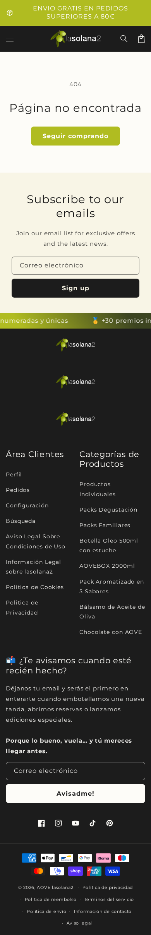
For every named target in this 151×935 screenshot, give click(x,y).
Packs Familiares (104, 525)
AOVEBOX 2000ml (107, 565)
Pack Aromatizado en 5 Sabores (111, 586)
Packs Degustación (108, 509)
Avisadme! (75, 793)
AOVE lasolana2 (55, 887)
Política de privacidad (107, 887)
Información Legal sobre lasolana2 (33, 566)
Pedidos (18, 489)
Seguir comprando (75, 136)
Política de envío (46, 911)
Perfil (14, 474)
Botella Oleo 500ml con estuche (108, 545)
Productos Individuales (97, 489)
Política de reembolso (51, 899)
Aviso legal (80, 923)
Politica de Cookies (35, 587)
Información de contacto (103, 911)
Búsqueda (21, 520)
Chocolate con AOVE (110, 631)
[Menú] (9, 38)
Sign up (75, 288)
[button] (124, 38)
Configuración (27, 505)
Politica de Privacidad (22, 607)
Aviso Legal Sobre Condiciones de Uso (35, 541)
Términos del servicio (109, 899)
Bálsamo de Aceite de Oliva (112, 611)
